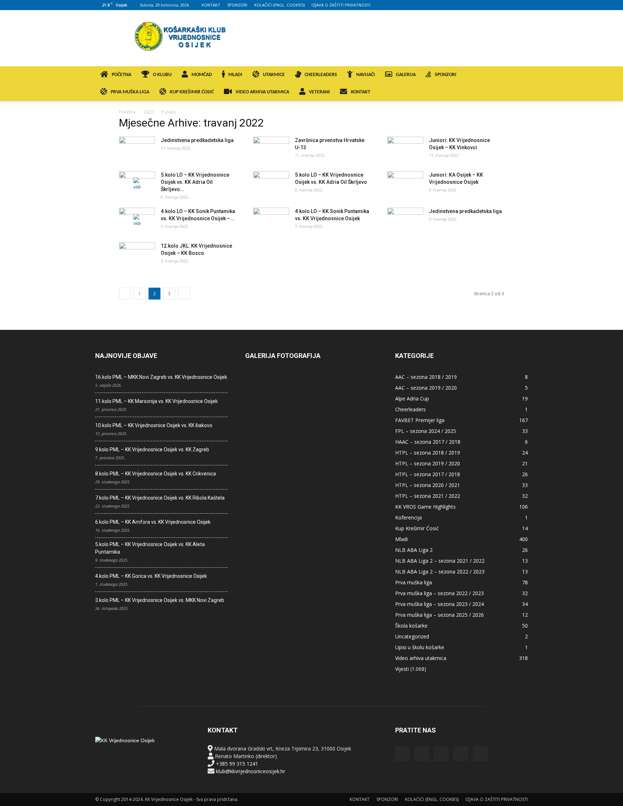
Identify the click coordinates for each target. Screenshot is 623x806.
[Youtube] (522, 5)
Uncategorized (412, 636)
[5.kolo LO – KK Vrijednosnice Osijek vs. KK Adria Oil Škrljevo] (271, 183)
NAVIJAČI (365, 75)
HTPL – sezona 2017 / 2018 (427, 474)
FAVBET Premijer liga (420, 420)
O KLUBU (162, 75)
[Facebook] (474, 5)
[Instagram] (486, 5)
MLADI (235, 75)
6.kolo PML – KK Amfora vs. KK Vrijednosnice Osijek (153, 522)
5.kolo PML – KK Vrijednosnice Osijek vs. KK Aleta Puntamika (150, 548)
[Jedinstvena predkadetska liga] (137, 149)
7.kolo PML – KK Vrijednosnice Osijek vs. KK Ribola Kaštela (160, 498)
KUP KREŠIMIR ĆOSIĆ (192, 92)
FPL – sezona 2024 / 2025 (425, 431)
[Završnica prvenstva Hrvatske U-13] (271, 149)
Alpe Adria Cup (412, 398)
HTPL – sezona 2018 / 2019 (427, 452)
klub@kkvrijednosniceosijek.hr (250, 771)
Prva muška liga (413, 582)
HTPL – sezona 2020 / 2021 (427, 485)
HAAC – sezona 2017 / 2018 (427, 441)
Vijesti (402, 668)
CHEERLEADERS (321, 75)
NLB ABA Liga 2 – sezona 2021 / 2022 (440, 560)
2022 (148, 112)
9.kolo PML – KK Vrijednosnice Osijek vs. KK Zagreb (152, 449)
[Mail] (498, 5)
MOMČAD (201, 75)
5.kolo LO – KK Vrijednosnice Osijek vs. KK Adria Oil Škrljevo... (195, 182)
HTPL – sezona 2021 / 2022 (427, 495)
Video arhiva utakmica (420, 658)
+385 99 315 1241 (237, 763)
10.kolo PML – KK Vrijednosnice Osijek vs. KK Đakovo (153, 425)
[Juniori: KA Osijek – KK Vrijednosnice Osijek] (405, 183)
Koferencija (408, 517)
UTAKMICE (274, 75)
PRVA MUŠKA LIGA (130, 92)
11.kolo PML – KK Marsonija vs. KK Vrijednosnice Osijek (156, 401)
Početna (127, 112)
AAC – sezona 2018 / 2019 (426, 376)
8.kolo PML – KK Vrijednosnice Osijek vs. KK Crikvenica (155, 474)
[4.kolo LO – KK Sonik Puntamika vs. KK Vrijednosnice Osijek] (271, 220)
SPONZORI (237, 5)
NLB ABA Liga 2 (414, 549)
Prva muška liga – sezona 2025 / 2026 (439, 614)
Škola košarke (411, 625)
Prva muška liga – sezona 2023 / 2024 (439, 604)
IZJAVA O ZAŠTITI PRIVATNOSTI (341, 5)
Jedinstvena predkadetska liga (197, 140)
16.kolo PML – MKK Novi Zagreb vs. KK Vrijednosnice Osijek (161, 377)
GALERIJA (406, 75)
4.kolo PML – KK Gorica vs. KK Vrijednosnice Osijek (151, 576)
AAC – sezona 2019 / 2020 (426, 387)
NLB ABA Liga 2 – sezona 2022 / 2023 (440, 571)
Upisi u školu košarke (419, 647)
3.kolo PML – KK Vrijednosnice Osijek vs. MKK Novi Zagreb (159, 600)
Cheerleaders (410, 409)
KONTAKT (211, 5)
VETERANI (319, 92)
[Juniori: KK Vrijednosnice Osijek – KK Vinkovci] (405, 149)
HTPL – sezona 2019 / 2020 (427, 463)
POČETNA (121, 75)
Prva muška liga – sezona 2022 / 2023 (439, 593)
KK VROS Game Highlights (425, 506)
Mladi (401, 539)
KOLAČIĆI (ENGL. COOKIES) (279, 5)
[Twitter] (510, 5)
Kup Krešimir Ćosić (417, 528)
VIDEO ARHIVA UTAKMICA (262, 92)
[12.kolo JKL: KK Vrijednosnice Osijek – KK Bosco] (137, 254)
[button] (519, 75)
